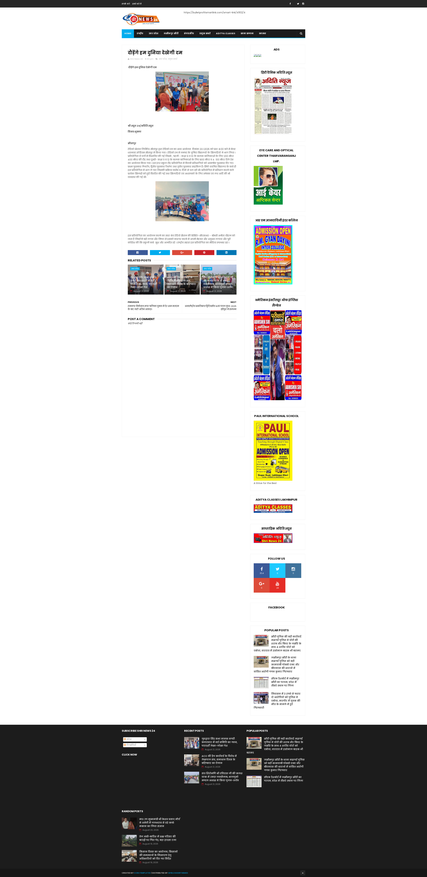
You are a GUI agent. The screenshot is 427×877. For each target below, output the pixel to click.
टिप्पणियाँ (131, 745)
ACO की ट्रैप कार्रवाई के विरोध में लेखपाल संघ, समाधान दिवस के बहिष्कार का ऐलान (181, 282)
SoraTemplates (142, 873)
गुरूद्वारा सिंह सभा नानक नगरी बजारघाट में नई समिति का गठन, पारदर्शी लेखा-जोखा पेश (143, 282)
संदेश (128, 739)
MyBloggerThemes (178, 873)
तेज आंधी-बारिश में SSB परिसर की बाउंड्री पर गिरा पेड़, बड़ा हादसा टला (157, 838)
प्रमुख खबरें (205, 33)
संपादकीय (189, 33)
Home (127, 33)
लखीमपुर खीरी (171, 33)
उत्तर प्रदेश (153, 33)
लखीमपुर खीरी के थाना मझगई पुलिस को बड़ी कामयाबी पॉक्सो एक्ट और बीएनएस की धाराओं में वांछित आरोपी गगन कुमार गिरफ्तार (276, 664)
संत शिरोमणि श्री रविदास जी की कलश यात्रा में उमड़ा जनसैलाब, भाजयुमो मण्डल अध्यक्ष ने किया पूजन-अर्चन (218, 282)
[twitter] (298, 3)
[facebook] (290, 3)
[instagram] (303, 3)
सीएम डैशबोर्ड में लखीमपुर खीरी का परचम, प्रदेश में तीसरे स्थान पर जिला (285, 682)
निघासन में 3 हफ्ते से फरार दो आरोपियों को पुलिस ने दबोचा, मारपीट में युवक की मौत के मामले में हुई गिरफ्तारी (277, 700)
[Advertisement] (182, 404)
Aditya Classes (225, 33)
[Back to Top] (302, 872)
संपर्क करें (126, 4)
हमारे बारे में (136, 4)
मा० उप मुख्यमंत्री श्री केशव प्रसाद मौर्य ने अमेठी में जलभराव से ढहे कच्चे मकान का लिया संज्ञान (159, 823)
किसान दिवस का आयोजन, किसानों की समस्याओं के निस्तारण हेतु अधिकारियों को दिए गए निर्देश (158, 855)
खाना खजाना (247, 33)
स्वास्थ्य (262, 33)
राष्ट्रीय (140, 33)
